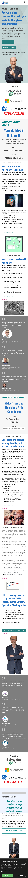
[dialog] (14, 868)
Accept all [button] (7, 875)
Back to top (4, 299)
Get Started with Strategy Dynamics (14, 630)
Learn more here (8, 232)
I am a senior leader (8, 42)
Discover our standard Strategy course (14, 831)
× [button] (26, 860)
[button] (14, 873)
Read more (9, 865)
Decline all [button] (20, 875)
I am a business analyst (9, 47)
